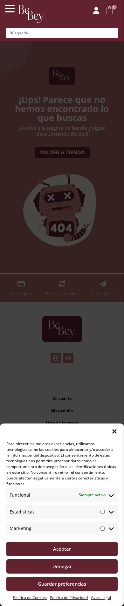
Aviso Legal (101, 597)
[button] (114, 431)
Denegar (62, 566)
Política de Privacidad (69, 597)
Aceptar (62, 549)
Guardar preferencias (62, 584)
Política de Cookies (30, 597)
